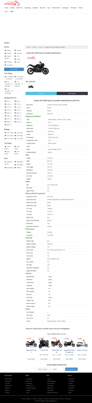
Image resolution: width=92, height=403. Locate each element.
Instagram (71, 386)
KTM (18, 62)
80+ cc (19, 101)
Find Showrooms (71, 369)
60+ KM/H (16, 153)
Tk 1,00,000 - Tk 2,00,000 (9, 84)
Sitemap (68, 399)
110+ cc (19, 104)
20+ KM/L (20, 138)
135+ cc (19, 107)
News (80, 8)
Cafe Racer (8, 386)
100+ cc (9, 104)
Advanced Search (52, 392)
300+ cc (19, 116)
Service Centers (31, 388)
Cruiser (7, 392)
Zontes (40, 47)
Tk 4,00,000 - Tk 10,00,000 (9, 91)
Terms (34, 399)
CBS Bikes (20, 165)
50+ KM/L (10, 135)
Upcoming (27, 8)
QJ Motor (10, 65)
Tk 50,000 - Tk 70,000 (9, 78)
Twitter (70, 383)
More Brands (14, 69)
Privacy (40, 399)
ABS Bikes (20, 162)
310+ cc (9, 119)
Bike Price (20, 8)
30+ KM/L (10, 138)
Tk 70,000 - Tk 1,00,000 (18, 78)
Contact (46, 399)
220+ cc (19, 113)
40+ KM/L (20, 135)
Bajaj (8, 50)
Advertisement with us (57, 399)
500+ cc (9, 125)
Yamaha (19, 53)
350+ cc (19, 119)
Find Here (50, 114)
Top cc (49, 379)
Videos (19, 167)
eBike (11, 11)
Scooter (7, 383)
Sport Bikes (8, 379)
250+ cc (9, 116)
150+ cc (9, 110)
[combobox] (43, 369)
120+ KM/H (7, 148)
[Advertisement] (46, 27)
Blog (69, 392)
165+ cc (19, 110)
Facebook (71, 379)
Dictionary (10, 167)
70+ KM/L (10, 133)
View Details (31, 359)
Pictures (41, 93)
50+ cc (9, 101)
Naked (49, 111)
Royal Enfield (8, 57)
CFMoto (9, 62)
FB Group (71, 381)
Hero (18, 59)
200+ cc (9, 113)
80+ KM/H (7, 153)
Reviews (73, 8)
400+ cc (9, 122)
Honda (19, 50)
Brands (12, 8)
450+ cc (19, 122)
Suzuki (9, 53)
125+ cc (9, 107)
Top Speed (50, 383)
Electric (7, 388)
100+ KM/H (17, 148)
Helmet (28, 390)
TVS (18, 56)
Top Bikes (29, 379)
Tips (6, 11)
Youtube (71, 390)
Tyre (27, 392)
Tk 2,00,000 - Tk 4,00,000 (18, 84)
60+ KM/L (20, 133)
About (29, 399)
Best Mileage (51, 381)
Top (48, 8)
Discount (42, 8)
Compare (35, 8)
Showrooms (56, 8)
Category (65, 8)
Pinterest (71, 388)
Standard (8, 381)
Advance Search (8, 163)
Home (7, 8)
